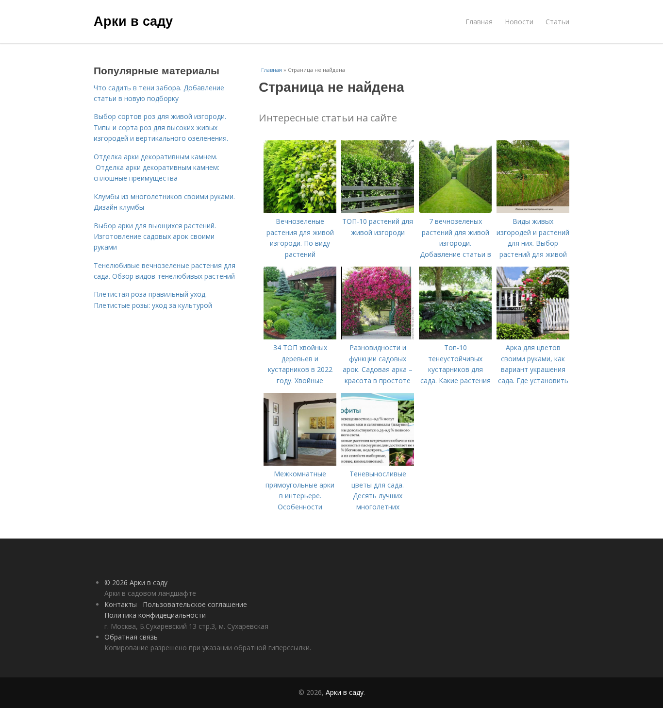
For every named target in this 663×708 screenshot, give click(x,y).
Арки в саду (133, 20)
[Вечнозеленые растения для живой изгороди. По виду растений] (300, 210)
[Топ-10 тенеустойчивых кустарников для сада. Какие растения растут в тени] (455, 336)
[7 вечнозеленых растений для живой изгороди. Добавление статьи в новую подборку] (455, 210)
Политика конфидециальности (155, 615)
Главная (479, 21)
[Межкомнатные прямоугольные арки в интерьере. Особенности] (300, 463)
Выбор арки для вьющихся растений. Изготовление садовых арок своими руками (155, 236)
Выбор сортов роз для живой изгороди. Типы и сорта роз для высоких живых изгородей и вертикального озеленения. (162, 127)
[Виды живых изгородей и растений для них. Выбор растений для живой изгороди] (533, 210)
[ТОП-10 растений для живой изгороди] (377, 210)
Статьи (557, 21)
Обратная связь (131, 636)
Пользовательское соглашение (195, 604)
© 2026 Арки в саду (135, 582)
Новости (519, 21)
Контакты (120, 604)
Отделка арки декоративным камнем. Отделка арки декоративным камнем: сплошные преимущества (156, 167)
